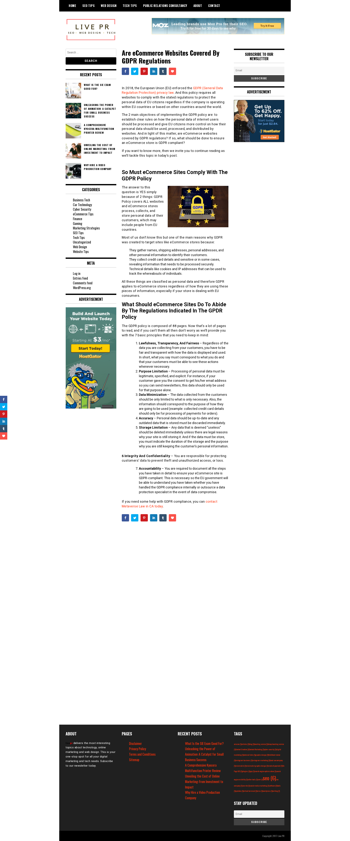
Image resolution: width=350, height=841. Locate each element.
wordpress (268, 790)
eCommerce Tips (83, 214)
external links (249, 754)
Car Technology (82, 204)
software (273, 785)
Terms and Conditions (142, 754)
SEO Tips (88, 5)
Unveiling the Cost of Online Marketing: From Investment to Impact (204, 781)
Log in (76, 273)
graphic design (261, 754)
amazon (238, 744)
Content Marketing (256, 749)
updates (239, 790)
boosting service (261, 744)
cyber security (270, 749)
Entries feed (80, 278)
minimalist (241, 765)
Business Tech (81, 200)
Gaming (77, 223)
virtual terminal (250, 790)
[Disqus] (175, 575)
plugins (246, 771)
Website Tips (81, 251)
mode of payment (275, 765)
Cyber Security (82, 209)
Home (72, 5)
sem (260, 779)
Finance (77, 218)
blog (251, 744)
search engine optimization (265, 771)
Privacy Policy (137, 748)
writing (276, 790)
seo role (246, 785)
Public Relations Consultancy (165, 5)
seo (269, 778)
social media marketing (259, 785)
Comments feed (82, 283)
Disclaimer (135, 743)
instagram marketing (261, 760)
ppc (252, 771)
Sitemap (134, 759)
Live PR (281, 836)
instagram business (244, 760)
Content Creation (242, 749)
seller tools (253, 779)
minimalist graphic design (257, 765)
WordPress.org (82, 287)
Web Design (108, 5)
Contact (214, 5)
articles (245, 744)
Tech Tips (130, 5)
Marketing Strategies (86, 228)
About (197, 5)
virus (260, 790)
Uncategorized (82, 242)
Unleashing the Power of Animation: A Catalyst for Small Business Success (204, 754)
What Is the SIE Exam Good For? (204, 743)
